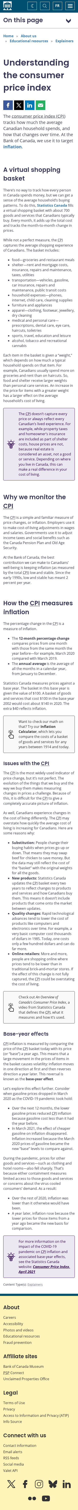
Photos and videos (18, 1330)
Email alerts (12, 1451)
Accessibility (13, 1323)
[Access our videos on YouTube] (45, 1501)
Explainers (64, 41)
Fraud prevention (17, 1342)
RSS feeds (11, 1458)
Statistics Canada (52, 205)
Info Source (12, 1421)
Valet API (10, 1470)
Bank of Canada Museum (23, 1366)
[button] (8, 105)
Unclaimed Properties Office (26, 1378)
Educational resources (29, 41)
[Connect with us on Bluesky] (53, 1487)
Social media (13, 1464)
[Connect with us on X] (12, 1487)
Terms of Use (14, 1402)
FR (57, 5)
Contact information (19, 1445)
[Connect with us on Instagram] (39, 1487)
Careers (9, 1317)
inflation (12, 147)
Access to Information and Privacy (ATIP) (36, 1415)
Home (8, 36)
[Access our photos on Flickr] (32, 1501)
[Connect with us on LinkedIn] (66, 1487)
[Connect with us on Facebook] (25, 1487)
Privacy (9, 1409)
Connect (13, 1372)
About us (28, 36)
